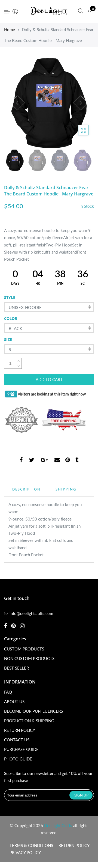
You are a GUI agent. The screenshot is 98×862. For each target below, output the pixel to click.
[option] (49, 103)
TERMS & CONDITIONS (31, 845)
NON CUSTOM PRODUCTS (29, 658)
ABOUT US (14, 701)
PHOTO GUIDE (18, 758)
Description (26, 489)
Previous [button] (17, 103)
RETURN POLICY (19, 730)
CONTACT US (16, 739)
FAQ (8, 691)
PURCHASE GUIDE (21, 749)
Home (9, 29)
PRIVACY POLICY (25, 852)
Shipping (66, 489)
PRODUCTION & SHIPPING (29, 720)
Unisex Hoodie (25, 307)
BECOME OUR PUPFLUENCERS (33, 711)
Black (15, 328)
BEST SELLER (16, 667)
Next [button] (80, 103)
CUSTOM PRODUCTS (24, 648)
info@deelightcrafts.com (31, 613)
